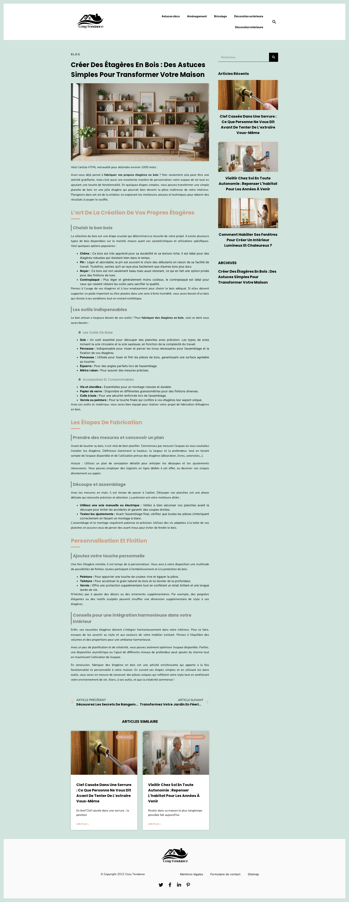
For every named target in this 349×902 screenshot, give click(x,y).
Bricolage (220, 16)
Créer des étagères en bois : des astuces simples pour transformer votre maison (247, 277)
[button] (274, 21)
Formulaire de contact (225, 874)
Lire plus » (82, 824)
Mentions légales (191, 874)
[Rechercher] (273, 57)
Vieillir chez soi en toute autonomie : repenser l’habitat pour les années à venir (248, 184)
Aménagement (197, 16)
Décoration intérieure (249, 27)
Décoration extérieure (248, 16)
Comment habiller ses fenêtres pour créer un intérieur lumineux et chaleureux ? (248, 240)
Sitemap (253, 874)
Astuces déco (171, 16)
